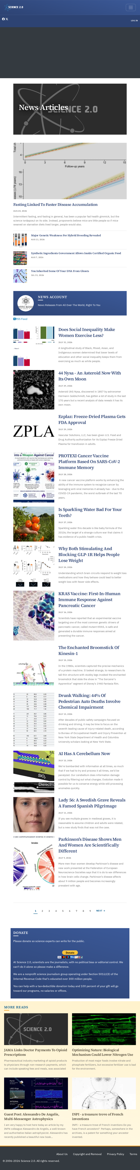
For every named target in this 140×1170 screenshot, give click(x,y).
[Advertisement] (70, 52)
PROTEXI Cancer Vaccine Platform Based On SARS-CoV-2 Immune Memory (89, 462)
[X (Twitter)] (6, 19)
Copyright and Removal (87, 1154)
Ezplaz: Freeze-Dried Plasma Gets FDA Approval (91, 419)
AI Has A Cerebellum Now (84, 753)
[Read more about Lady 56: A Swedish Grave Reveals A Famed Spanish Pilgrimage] (33, 814)
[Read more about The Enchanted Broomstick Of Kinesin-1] (33, 666)
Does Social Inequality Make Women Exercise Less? (86, 332)
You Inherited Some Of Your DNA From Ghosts (60, 271)
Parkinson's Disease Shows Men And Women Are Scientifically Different (89, 845)
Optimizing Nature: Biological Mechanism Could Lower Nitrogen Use (102, 1052)
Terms (133, 1154)
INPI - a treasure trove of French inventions (97, 1116)
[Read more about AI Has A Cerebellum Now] (33, 772)
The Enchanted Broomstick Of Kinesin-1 (88, 650)
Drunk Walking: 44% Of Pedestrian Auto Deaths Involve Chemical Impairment (89, 701)
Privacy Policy (115, 1154)
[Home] (15, 7)
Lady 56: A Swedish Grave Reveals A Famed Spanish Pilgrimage (91, 803)
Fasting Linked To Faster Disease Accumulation (55, 204)
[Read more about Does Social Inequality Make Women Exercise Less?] (33, 346)
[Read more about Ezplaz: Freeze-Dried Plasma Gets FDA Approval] (33, 431)
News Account (52, 297)
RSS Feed (21, 319)
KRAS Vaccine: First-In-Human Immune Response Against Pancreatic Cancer (89, 599)
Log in (134, 20)
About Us (62, 1154)
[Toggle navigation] (131, 7)
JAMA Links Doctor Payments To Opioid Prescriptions (35, 1052)
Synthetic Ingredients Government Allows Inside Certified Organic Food (76, 253)
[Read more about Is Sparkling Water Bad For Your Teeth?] (33, 524)
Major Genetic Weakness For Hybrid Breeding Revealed (66, 235)
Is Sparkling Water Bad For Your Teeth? (90, 512)
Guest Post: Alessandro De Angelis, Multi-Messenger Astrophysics (31, 1116)
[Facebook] (3, 19)
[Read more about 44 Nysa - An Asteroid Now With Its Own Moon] (33, 389)
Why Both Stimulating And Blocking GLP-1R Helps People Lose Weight (89, 554)
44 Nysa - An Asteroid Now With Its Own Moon (89, 376)
